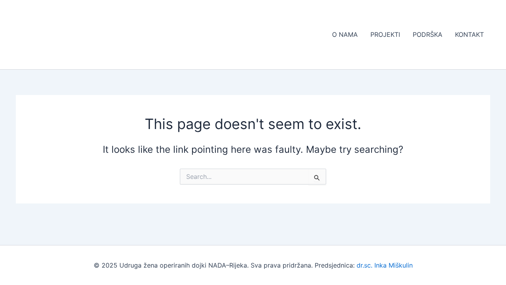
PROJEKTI (385, 34)
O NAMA (345, 34)
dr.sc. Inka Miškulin (385, 265)
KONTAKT (469, 34)
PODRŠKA (427, 34)
